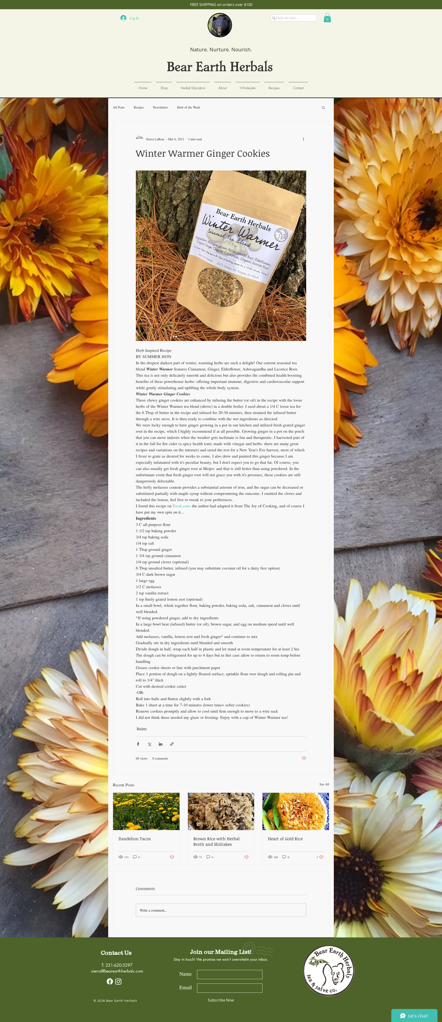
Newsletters (160, 107)
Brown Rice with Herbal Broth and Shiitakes (216, 841)
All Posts (119, 107)
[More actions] (303, 139)
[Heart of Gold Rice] (295, 811)
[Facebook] (110, 981)
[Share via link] (172, 744)
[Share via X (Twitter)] (149, 744)
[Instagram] (118, 981)
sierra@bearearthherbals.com (117, 971)
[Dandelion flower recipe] (146, 811)
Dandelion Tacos (135, 838)
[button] (327, 17)
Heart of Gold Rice (285, 838)
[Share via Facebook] (138, 744)
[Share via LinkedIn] (160, 744)
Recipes (139, 107)
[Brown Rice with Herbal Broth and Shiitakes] (221, 811)
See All (324, 784)
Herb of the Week (188, 107)
